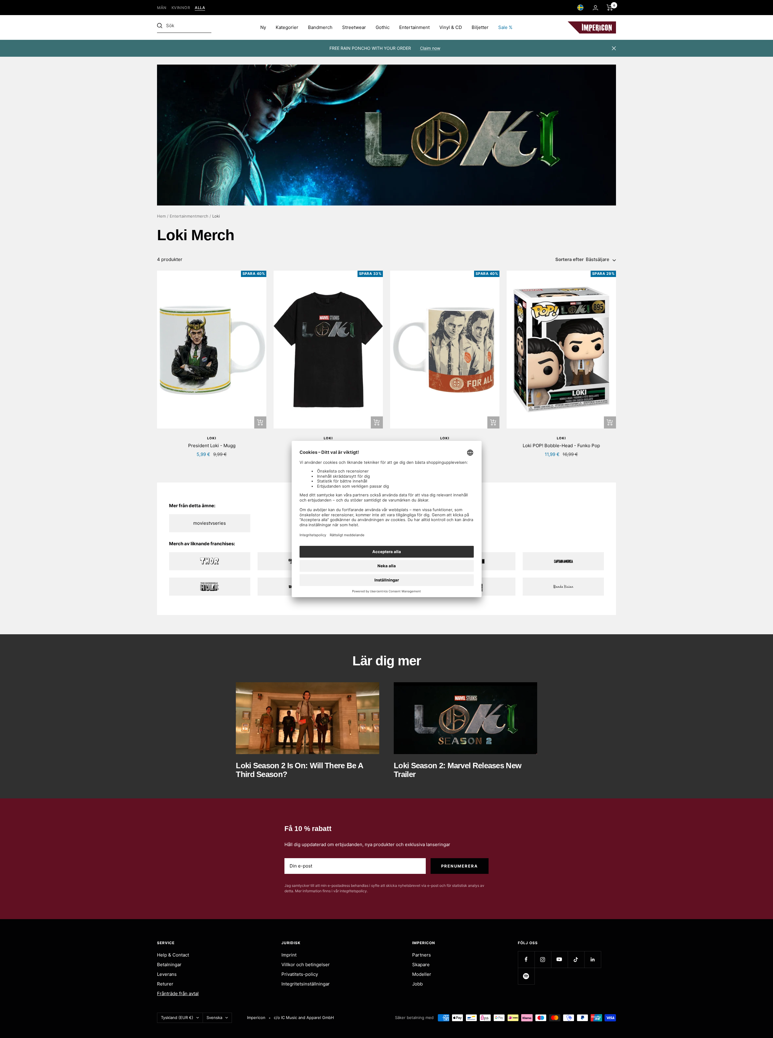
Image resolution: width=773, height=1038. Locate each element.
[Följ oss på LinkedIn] (592, 959)
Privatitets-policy (299, 974)
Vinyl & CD (450, 27)
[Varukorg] (610, 8)
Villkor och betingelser (305, 964)
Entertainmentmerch (189, 216)
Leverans (167, 974)
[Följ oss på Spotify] (526, 976)
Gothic (383, 27)
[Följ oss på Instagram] (542, 959)
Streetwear (354, 27)
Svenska (214, 1017)
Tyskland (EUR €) (177, 1017)
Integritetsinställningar (305, 984)
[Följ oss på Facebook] (526, 959)
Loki (211, 438)
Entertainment (414, 27)
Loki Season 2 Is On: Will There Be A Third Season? (299, 770)
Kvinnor (181, 7)
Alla (200, 7)
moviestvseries (209, 523)
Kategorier (287, 27)
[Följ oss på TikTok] (576, 959)
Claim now (430, 48)
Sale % (505, 27)
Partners (421, 955)
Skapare (421, 964)
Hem (161, 216)
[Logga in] (595, 7)
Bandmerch (320, 27)
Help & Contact (173, 955)
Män (162, 7)
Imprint (289, 955)
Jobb (417, 984)
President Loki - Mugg (212, 445)
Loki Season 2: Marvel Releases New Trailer (457, 770)
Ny (263, 27)
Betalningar (169, 964)
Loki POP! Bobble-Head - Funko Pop (561, 445)
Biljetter (480, 27)
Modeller (421, 974)
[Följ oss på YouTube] (559, 959)
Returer (165, 984)
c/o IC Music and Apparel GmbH (304, 1017)
